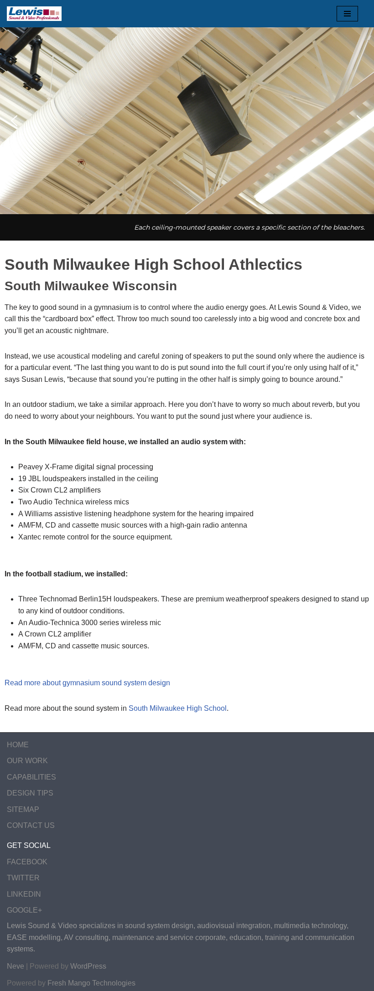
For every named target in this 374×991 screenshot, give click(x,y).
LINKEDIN (24, 894)
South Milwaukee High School (178, 708)
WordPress (88, 966)
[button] (14, 120)
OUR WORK (27, 761)
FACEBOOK (27, 862)
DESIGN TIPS (30, 793)
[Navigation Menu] (347, 13)
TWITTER (23, 878)
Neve (15, 966)
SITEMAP (23, 809)
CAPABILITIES (31, 777)
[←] (34, 13)
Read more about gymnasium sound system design (87, 683)
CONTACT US (31, 825)
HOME (18, 745)
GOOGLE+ (24, 910)
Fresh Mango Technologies (91, 983)
